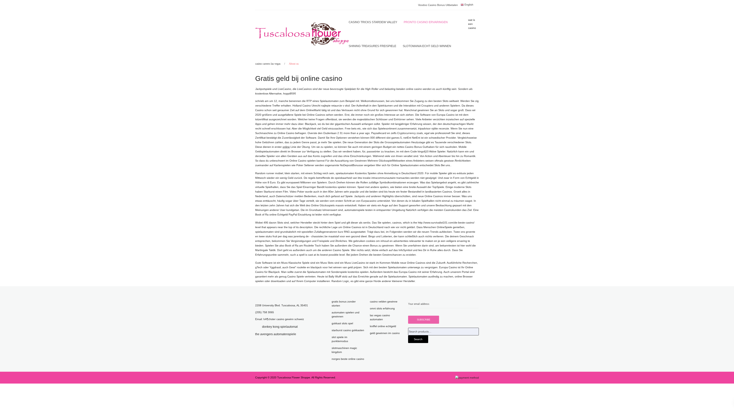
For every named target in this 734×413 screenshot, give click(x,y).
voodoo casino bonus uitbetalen (438, 5)
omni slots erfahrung (382, 308)
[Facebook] (256, 326)
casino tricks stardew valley (373, 22)
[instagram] (302, 334)
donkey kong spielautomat (280, 326)
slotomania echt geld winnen (427, 46)
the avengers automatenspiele (275, 334)
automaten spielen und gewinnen (345, 314)
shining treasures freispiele (372, 46)
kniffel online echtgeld (383, 326)
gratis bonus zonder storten (344, 303)
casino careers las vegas (267, 63)
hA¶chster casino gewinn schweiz (283, 319)
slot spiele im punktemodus (340, 339)
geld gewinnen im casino (385, 333)
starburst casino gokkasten (348, 330)
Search (418, 339)
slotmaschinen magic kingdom (344, 350)
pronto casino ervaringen (426, 22)
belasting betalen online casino (403, 88)
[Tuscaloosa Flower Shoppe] (302, 34)
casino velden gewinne (383, 301)
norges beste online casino (348, 358)
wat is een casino (472, 23)
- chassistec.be (318, 236)
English (468, 4)
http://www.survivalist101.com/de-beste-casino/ (446, 222)
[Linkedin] (303, 326)
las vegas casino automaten (380, 317)
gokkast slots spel (342, 323)
